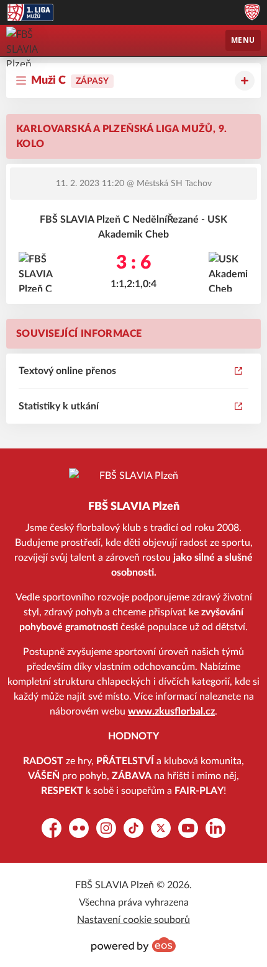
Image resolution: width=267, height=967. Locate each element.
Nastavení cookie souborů (133, 920)
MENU (243, 40)
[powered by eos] (133, 944)
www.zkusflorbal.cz (171, 711)
